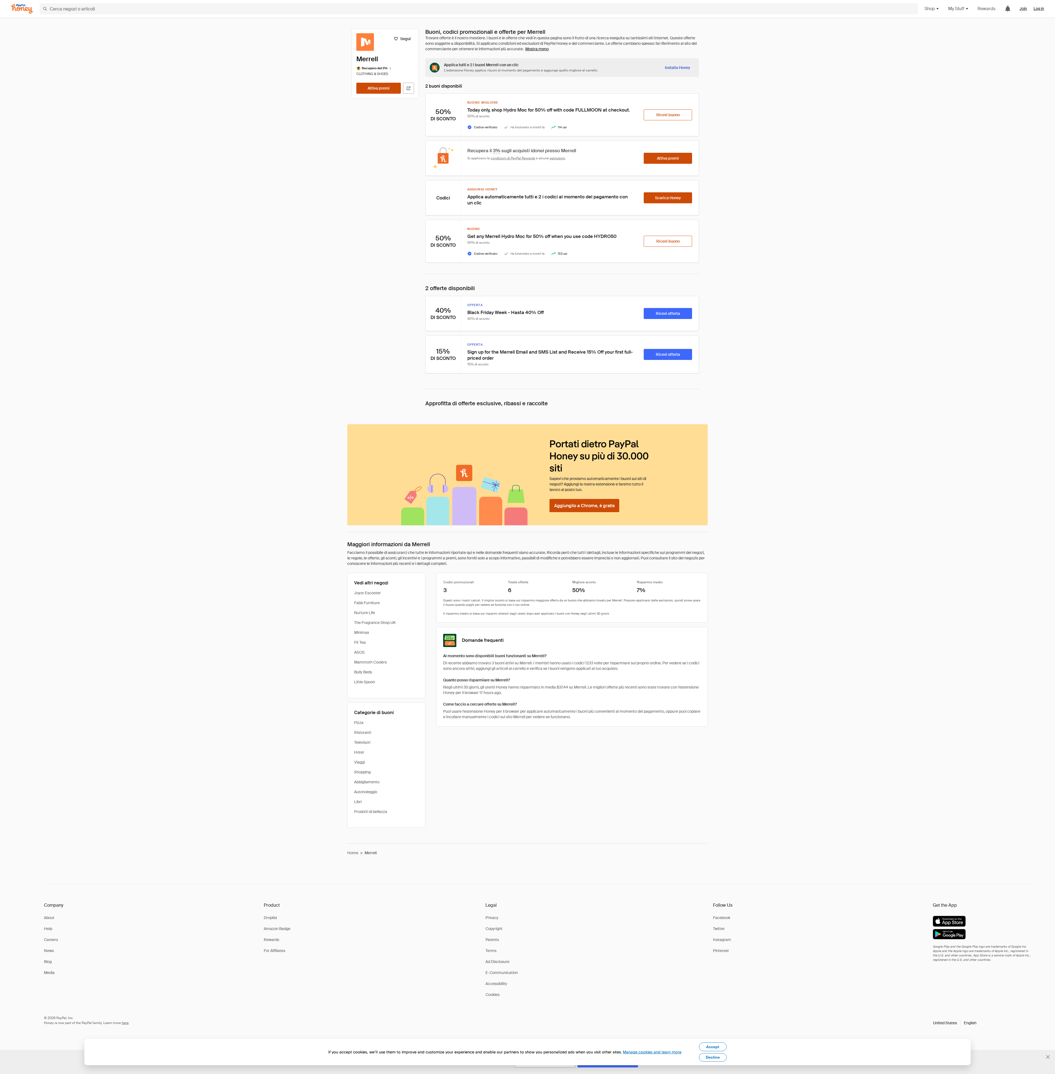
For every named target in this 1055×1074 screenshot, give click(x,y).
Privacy (491, 917)
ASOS (359, 652)
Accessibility (496, 983)
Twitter (719, 928)
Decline (713, 1057)
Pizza (358, 722)
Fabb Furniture (367, 602)
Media (49, 972)
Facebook (721, 917)
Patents (492, 939)
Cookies (492, 994)
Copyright (493, 928)
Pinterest (721, 950)
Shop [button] (929, 9)
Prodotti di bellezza (370, 811)
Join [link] (1023, 8)
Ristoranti (362, 732)
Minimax (361, 632)
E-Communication (501, 972)
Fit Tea (360, 642)
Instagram (722, 939)
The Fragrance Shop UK (375, 622)
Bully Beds (363, 672)
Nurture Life (364, 612)
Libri (358, 801)
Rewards (986, 9)
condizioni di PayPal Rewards (513, 158)
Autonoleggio (365, 791)
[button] (954, 1023)
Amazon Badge (277, 928)
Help (48, 928)
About (49, 917)
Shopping (362, 772)
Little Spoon (364, 681)
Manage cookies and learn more (652, 1052)
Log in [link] (1039, 8)
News (49, 950)
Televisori (362, 742)
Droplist (270, 917)
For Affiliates (274, 950)
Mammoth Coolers (370, 662)
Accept (712, 1047)
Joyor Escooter (367, 592)
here (125, 1023)
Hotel (359, 752)
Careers (51, 939)
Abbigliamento (366, 781)
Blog (48, 961)
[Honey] (22, 9)
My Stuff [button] (956, 9)
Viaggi (359, 762)
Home (352, 852)
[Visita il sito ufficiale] (408, 88)
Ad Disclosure (497, 961)
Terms (490, 950)
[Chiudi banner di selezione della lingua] (1048, 1057)
